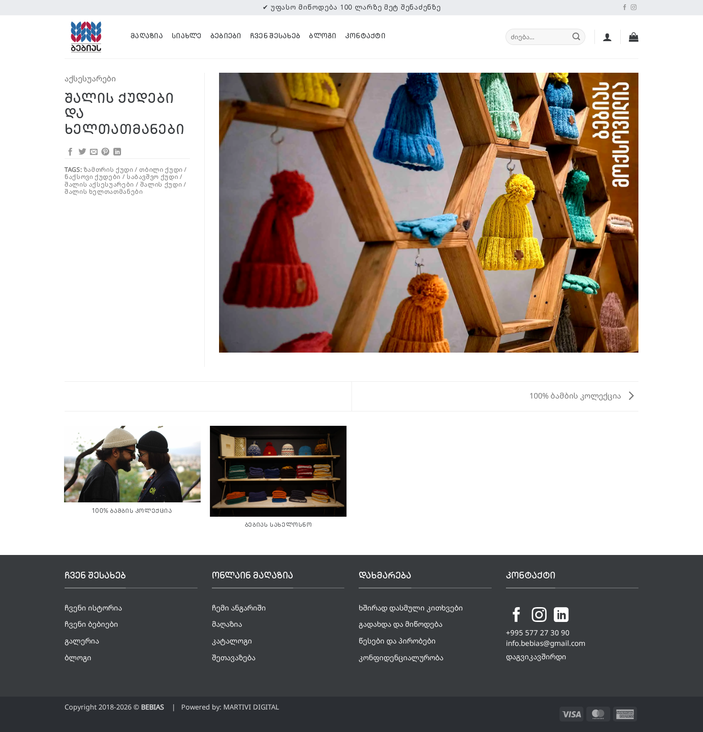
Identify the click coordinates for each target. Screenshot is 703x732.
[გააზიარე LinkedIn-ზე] (117, 152)
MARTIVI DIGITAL (251, 706)
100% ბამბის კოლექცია (576, 395)
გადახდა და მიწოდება (400, 624)
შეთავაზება (233, 657)
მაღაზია (147, 36)
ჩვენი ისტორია (93, 607)
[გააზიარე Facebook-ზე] (70, 152)
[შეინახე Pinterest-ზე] (105, 152)
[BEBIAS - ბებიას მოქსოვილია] (90, 36)
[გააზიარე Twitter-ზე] (82, 152)
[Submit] (576, 37)
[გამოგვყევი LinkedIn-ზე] (561, 616)
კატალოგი (232, 640)
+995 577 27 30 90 (538, 632)
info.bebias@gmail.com (545, 643)
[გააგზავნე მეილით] (94, 152)
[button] (607, 36)
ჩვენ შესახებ (275, 36)
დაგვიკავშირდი (536, 656)
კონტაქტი (365, 36)
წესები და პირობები (397, 640)
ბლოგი (322, 36)
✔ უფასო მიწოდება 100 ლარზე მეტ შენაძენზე (352, 6)
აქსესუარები (90, 78)
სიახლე (187, 36)
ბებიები (226, 36)
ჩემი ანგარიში (239, 607)
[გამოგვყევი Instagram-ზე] (634, 7)
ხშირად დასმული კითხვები (411, 607)
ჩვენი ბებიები (91, 624)
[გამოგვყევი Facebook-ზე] (624, 7)
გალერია (82, 640)
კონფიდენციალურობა (401, 657)
